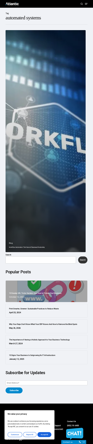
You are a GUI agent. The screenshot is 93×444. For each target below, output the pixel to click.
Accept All (44, 435)
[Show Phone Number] (79, 442)
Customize (15, 435)
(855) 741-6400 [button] (73, 426)
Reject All (29, 435)
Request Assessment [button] (54, 429)
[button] (86, 4)
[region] (29, 424)
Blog (11, 243)
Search (8, 255)
